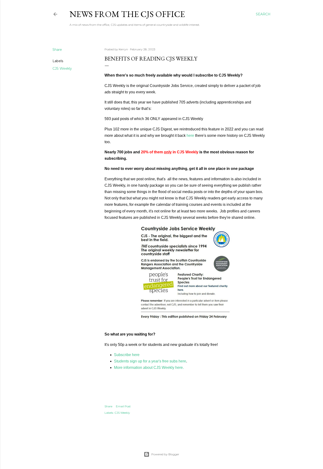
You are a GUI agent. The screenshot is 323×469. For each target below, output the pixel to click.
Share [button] (57, 49)
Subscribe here (127, 355)
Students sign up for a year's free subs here (150, 361)
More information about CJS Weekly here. (149, 368)
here (190, 135)
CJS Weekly (62, 68)
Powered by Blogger (165, 454)
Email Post (123, 406)
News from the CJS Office (127, 14)
